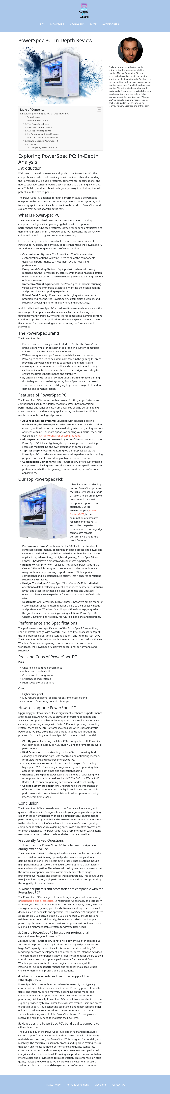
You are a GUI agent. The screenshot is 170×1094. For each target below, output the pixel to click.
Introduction (33, 117)
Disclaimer (100, 1084)
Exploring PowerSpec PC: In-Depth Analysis (46, 113)
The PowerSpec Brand (38, 124)
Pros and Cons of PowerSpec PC (43, 137)
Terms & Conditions (77, 1084)
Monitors (57, 24)
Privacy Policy (52, 1084)
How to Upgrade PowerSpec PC (42, 140)
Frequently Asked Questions (44, 147)
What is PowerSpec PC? (38, 120)
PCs (42, 24)
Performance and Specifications (43, 134)
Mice (93, 24)
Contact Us (118, 1084)
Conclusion (32, 144)
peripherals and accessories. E (38, 900)
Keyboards (77, 24)
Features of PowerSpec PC (40, 127)
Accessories (110, 24)
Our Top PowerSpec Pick (39, 130)
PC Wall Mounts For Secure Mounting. (59, 435)
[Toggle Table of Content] (98, 109)
